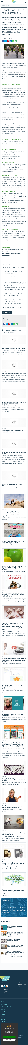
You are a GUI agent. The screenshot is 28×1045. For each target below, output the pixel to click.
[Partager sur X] (5, 41)
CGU (19, 983)
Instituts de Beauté (6, 1006)
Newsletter (6, 992)
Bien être (3, 1001)
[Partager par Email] (16, 41)
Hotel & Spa (4, 1004)
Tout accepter (9, 1037)
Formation (3, 1019)
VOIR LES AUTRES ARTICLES (17, 956)
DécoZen (3, 1014)
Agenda (3, 1021)
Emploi (2, 1016)
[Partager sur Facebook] (4, 324)
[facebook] (2, 986)
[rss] (7, 986)
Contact (6, 989)
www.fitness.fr (19, 307)
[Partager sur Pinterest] (8, 41)
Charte (19, 986)
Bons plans (4, 1011)
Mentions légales (22, 984)
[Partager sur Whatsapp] (13, 41)
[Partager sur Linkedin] (11, 41)
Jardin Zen (3, 1009)
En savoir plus (7, 312)
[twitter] (4, 986)
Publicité (6, 991)
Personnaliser (9, 1039)
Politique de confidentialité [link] (9, 1042)
